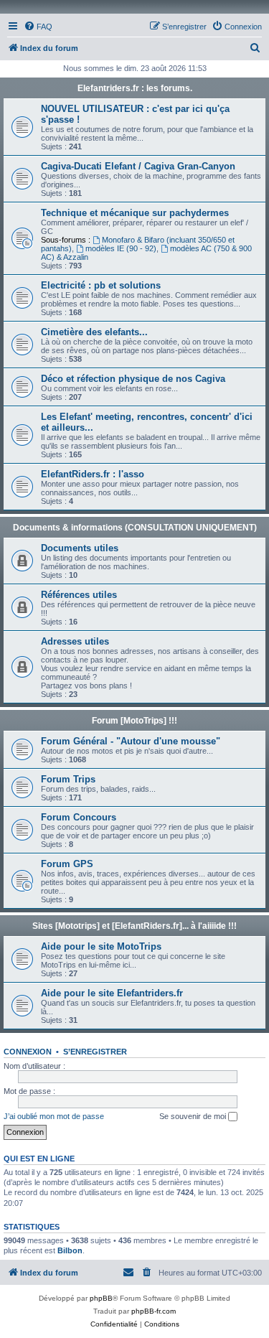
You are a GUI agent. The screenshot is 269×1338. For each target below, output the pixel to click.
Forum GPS (67, 864)
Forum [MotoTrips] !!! (134, 721)
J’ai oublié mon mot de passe (54, 1116)
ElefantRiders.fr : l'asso (92, 474)
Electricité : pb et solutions (101, 285)
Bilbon (69, 1250)
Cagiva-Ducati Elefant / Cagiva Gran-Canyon (138, 166)
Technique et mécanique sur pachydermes (135, 212)
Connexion (28, 1051)
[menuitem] (38, 26)
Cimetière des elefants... (94, 332)
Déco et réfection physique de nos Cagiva (133, 378)
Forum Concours (78, 817)
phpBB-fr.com (153, 1311)
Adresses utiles (75, 641)
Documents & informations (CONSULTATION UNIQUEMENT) (135, 528)
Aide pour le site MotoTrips (101, 946)
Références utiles (79, 594)
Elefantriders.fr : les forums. (134, 88)
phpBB (101, 1298)
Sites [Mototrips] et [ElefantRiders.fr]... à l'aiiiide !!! (134, 926)
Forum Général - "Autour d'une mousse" (130, 741)
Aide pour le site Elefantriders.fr (112, 993)
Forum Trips (68, 779)
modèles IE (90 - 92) (120, 248)
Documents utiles (79, 548)
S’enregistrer (95, 1051)
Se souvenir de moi (193, 1116)
